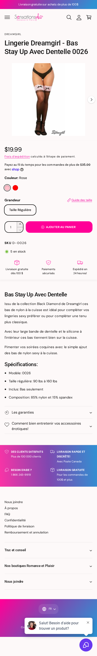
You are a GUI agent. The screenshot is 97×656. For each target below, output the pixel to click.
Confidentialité (15, 520)
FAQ (7, 514)
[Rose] (7, 187)
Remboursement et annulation (26, 532)
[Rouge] (15, 187)
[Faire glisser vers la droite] (91, 99)
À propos (11, 508)
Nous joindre (14, 502)
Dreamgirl (13, 34)
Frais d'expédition (17, 156)
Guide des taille (82, 200)
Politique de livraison (19, 526)
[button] (7, 17)
